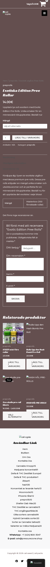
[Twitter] (22, 561)
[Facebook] (16, 561)
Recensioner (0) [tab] (11, 169)
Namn (10, 274)
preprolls (13, 81)
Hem (5, 81)
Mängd (6, 120)
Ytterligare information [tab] (14, 163)
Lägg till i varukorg (27, 137)
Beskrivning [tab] (9, 157)
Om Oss (26, 457)
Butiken (25, 453)
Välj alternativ (15, 416)
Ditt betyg (13, 247)
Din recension (15, 255)
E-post (10, 286)
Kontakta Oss (25, 461)
